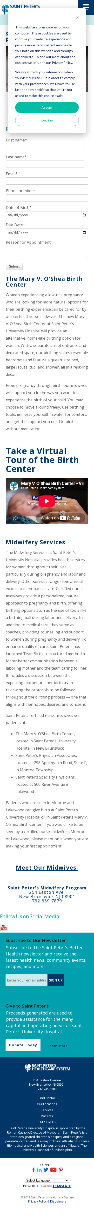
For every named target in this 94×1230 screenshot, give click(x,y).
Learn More (57, 1045)
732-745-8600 (47, 1089)
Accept (47, 107)
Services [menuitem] (47, 1110)
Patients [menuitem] (47, 1116)
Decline (47, 120)
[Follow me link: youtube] (4, 930)
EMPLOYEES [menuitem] (47, 1122)
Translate (62, 1186)
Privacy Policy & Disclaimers (47, 1201)
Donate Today (23, 1045)
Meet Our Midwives (47, 867)
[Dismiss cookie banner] (77, 18)
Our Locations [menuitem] (47, 1104)
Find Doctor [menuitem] (47, 1098)
